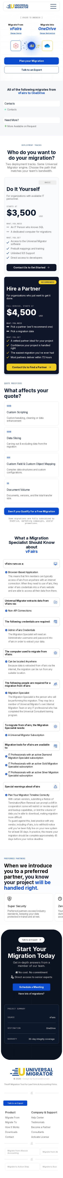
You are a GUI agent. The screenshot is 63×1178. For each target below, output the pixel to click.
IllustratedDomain (41, 1079)
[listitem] (31, 225)
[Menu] (52, 6)
